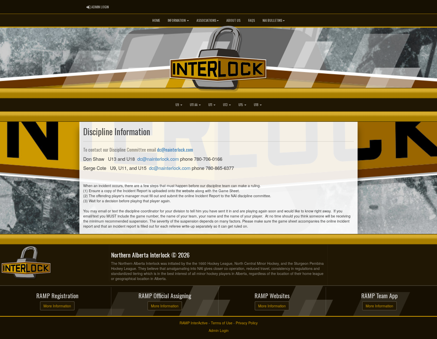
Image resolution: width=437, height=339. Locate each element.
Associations (206, 20)
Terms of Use (221, 322)
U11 (210, 104)
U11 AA (194, 104)
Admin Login (219, 330)
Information (177, 20)
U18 (256, 104)
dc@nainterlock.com (175, 149)
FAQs (251, 20)
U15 (241, 104)
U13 (225, 104)
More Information (57, 305)
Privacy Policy (247, 322)
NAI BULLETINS (272, 20)
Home (156, 20)
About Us (233, 20)
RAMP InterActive (194, 322)
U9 (178, 104)
